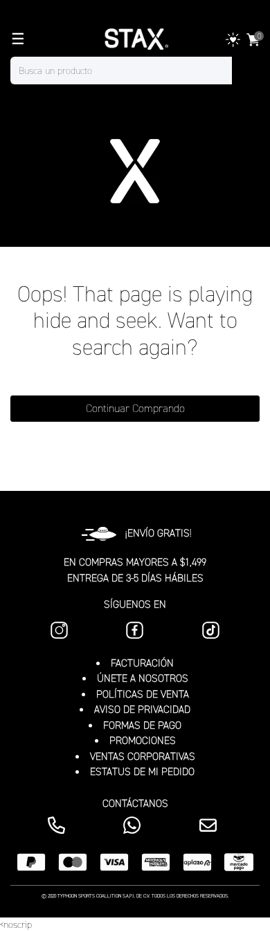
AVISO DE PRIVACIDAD (142, 709)
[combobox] (135, 70)
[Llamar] (59, 825)
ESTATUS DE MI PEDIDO (142, 771)
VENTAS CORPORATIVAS (142, 756)
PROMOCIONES (142, 740)
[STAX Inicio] (135, 39)
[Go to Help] (210, 825)
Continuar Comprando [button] (135, 408)
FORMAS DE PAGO (142, 725)
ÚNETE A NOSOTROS (142, 678)
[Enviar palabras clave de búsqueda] (246, 70)
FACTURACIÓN (142, 663)
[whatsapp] (134, 825)
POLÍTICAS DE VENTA (142, 694)
